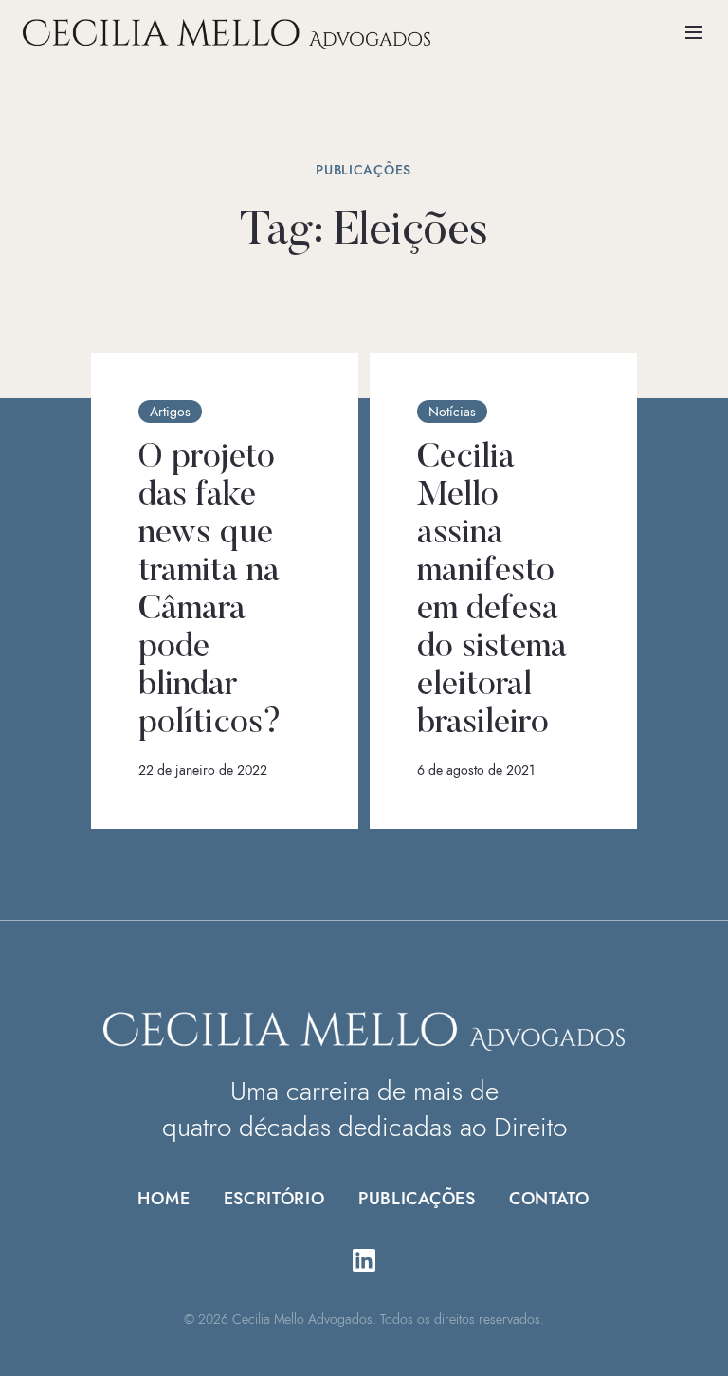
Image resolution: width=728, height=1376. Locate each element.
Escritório (274, 1198)
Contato (550, 1198)
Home (164, 1198)
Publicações (417, 1198)
